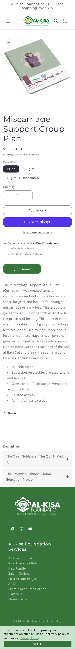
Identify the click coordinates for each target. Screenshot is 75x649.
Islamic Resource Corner (27, 589)
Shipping (8, 154)
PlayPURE (15, 594)
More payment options (37, 232)
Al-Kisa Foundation (23, 558)
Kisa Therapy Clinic (23, 563)
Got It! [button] (37, 643)
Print (11, 169)
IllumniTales (17, 599)
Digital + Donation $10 (25, 178)
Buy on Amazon (22, 269)
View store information (25, 254)
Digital (30, 169)
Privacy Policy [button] (29, 638)
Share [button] (11, 413)
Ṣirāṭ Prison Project (23, 578)
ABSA (12, 583)
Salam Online (18, 573)
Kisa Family (17, 568)
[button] (8, 20)
